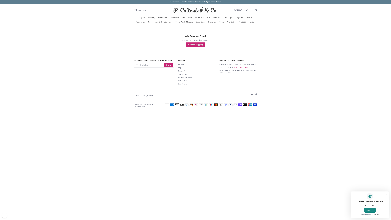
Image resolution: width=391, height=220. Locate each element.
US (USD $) (237, 10)
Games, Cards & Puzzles (184, 22)
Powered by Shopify (139, 106)
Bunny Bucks (200, 22)
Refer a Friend (182, 81)
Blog (179, 68)
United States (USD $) (143, 96)
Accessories (140, 22)
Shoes (221, 22)
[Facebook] (252, 94)
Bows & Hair (199, 18)
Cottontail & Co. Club (241, 68)
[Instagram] (256, 94)
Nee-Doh (252, 22)
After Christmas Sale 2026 (236, 22)
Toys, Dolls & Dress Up (244, 18)
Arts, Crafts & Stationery (163, 22)
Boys (190, 18)
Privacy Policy (182, 74)
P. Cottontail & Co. (149, 104)
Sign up (168, 65)
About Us (181, 64)
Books (150, 22)
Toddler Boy (174, 18)
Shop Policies (182, 84)
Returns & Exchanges (185, 77)
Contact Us (181, 71)
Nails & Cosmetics (213, 18)
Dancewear (212, 22)
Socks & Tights (228, 18)
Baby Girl (142, 18)
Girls (183, 18)
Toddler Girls (162, 18)
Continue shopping (195, 45)
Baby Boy (151, 18)
